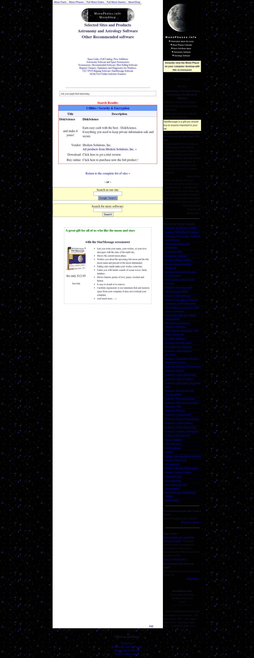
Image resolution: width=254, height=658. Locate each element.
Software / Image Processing (180, 375)
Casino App (127, 643)
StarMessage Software (122, 71)
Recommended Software (103, 65)
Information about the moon (182, 41)
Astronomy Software (182, 52)
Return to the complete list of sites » (108, 173)
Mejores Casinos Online (127, 653)
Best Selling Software (127, 65)
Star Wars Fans (173, 444)
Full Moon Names (116, 2)
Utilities (169, 452)
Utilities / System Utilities (178, 472)
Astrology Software (182, 56)
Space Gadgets (173, 440)
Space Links (93, 59)
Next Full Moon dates (182, 49)
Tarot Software (173, 448)
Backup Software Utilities (178, 260)
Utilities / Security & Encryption (181, 468)
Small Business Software (178, 347)
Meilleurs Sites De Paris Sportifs (127, 646)
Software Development (177, 435)
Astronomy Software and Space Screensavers (107, 62)
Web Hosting (172, 500)
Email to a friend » (191, 522)
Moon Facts (60, 2)
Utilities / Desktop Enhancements (183, 456)
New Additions (121, 59)
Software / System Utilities (179, 423)
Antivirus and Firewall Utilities (181, 228)
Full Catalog (106, 59)
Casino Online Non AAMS (127, 650)
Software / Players (175, 410)
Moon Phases (76, 2)
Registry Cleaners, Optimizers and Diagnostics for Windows (107, 68)
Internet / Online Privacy (178, 296)
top (151, 626)
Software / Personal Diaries (180, 398)
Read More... (194, 579)
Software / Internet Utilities (179, 379)
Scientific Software (175, 338)
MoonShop (134, 2)
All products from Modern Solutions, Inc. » (110, 149)
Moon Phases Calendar (182, 45)
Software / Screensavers (178, 415)
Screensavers (84, 65)
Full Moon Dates (95, 2)
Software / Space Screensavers (182, 419)
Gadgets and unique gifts (178, 287)
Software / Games (174, 371)
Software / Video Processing (180, 427)
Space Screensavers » (176, 559)
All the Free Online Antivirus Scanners (107, 74)
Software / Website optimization (182, 431)
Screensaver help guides (178, 343)
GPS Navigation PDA (176, 291)
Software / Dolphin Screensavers (183, 366)
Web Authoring (173, 481)
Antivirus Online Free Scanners (182, 232)
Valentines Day (173, 476)
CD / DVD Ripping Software (96, 71)
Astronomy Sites (174, 252)
